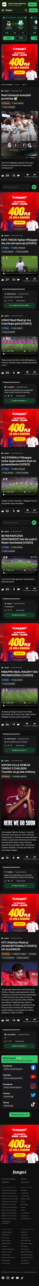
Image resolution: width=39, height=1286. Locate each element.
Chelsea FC (24, 1235)
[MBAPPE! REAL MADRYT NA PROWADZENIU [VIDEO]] (19, 694)
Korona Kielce (6, 1263)
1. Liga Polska (25, 1193)
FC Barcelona (25, 1249)
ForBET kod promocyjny (9, 1218)
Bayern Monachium (26, 1252)
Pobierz (32, 4)
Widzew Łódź (6, 1255)
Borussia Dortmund (26, 1255)
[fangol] (19, 1172)
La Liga (23, 1201)
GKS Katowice (6, 1260)
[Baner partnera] (19, 62)
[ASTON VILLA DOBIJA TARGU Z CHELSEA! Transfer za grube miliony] (19, 807)
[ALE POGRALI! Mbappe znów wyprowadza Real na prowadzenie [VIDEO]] (19, 480)
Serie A (23, 1207)
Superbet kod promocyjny (10, 1199)
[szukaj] (26, 10)
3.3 (15, 33)
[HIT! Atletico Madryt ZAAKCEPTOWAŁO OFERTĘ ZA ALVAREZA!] (19, 977)
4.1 (23, 33)
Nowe (17, 85)
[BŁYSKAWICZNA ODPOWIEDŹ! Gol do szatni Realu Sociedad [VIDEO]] (19, 558)
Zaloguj (33, 10)
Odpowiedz (20, 301)
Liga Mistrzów (25, 1213)
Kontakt (24, 1179)
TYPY (21, 38)
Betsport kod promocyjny (9, 1196)
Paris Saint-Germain (27, 1257)
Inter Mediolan (25, 1263)
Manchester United (26, 1243)
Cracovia (4, 1246)
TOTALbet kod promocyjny (6, 1222)
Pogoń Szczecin (7, 1252)
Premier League (25, 1199)
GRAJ (8, 38)
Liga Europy (24, 1216)
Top (23, 85)
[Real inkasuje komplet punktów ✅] (19, 131)
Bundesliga (24, 1204)
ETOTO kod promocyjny (9, 1190)
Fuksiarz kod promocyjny (9, 1201)
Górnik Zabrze (6, 1240)
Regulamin (5, 1182)
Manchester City (26, 1240)
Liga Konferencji (26, 1218)
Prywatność (25, 1182)
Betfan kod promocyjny (9, 1210)
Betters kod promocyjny (9, 1213)
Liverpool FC (24, 1238)
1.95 (6, 33)
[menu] (2, 10)
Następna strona (18, 1115)
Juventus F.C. (25, 1260)
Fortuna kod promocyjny (9, 1207)
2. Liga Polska (25, 1196)
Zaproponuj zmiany (8, 1179)
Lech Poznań (5, 1238)
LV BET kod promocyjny (9, 1204)
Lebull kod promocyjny (9, 1193)
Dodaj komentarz (20, 305)
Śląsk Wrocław (6, 1243)
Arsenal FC (24, 1232)
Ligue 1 (23, 1210)
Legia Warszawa (7, 1232)
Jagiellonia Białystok (8, 1249)
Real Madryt (24, 1246)
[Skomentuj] (34, 187)
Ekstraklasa (24, 1190)
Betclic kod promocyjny (9, 1216)
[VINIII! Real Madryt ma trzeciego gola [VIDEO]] (19, 342)
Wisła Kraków (6, 1235)
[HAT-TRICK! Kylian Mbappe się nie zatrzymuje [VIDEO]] (19, 255)
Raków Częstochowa (8, 1257)
